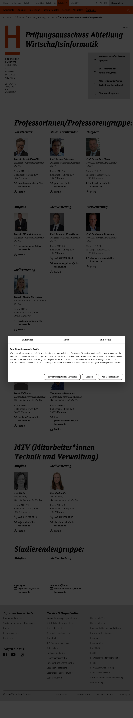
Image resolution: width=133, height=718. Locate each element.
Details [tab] (66, 339)
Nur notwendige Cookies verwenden (62, 377)
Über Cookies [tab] (105, 339)
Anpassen (89, 377)
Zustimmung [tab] (27, 339)
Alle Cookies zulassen (110, 377)
